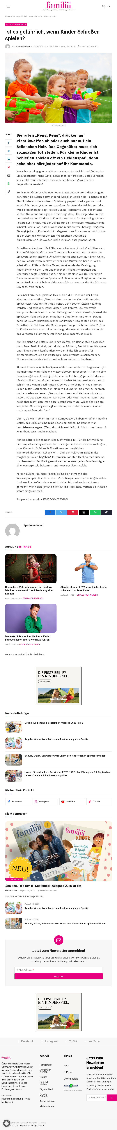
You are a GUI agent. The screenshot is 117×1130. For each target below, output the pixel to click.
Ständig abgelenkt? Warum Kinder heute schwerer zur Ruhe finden (83, 589)
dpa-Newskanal (23, 46)
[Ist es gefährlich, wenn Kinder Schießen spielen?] (58, 88)
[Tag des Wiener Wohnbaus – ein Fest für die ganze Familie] (13, 743)
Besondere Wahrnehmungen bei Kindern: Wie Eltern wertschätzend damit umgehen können (29, 591)
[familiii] (59, 6)
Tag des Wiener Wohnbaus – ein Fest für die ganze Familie (56, 739)
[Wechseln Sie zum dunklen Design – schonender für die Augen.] (108, 6)
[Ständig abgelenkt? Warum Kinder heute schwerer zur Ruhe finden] (86, 568)
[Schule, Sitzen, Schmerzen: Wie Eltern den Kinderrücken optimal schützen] (13, 760)
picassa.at (39, 1126)
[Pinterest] (8, 167)
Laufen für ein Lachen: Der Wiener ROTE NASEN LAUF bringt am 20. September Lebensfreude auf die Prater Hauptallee (67, 774)
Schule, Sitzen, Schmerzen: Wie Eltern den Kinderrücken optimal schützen (65, 755)
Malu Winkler (11, 891)
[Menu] (9, 6)
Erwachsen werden (16, 24)
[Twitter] (8, 151)
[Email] (8, 175)
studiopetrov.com (25, 1126)
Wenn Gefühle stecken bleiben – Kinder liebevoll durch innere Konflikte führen (28, 638)
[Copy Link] (8, 191)
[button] (6, 1123)
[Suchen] (104, 6)
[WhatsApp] (8, 183)
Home (8, 16)
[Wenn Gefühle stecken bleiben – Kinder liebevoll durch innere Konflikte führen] (31, 618)
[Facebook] (8, 142)
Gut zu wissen (14, 880)
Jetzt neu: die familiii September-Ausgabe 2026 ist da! (54, 723)
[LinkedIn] (8, 159)
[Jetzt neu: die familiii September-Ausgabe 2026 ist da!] (13, 727)
